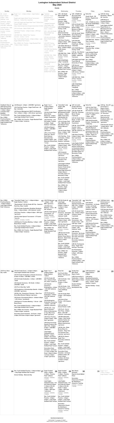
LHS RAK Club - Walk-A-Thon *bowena (6, 28)
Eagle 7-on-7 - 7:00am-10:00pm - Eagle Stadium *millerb (107, 372)
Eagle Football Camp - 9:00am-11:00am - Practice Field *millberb (49, 373)
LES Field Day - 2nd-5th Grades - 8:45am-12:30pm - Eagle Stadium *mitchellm (50, 122)
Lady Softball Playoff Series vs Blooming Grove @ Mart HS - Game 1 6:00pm (92, 54)
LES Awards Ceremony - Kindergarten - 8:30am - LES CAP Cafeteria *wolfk (50, 287)
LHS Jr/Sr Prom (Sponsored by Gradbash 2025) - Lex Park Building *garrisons (107, 119)
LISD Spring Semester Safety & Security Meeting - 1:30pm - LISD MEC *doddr (92, 225)
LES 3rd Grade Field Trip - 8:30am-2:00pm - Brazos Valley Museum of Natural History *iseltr (78, 27)
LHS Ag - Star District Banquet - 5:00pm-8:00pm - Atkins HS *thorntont (78, 54)
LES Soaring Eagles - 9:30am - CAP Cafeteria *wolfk (78, 227)
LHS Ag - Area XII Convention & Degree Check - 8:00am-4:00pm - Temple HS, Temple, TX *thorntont (106, 109)
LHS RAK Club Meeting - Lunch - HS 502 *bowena (50, 50)
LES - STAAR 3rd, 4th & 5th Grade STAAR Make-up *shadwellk (77, 16)
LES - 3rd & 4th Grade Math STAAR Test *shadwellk (50, 32)
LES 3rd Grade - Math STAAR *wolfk (24, 28)
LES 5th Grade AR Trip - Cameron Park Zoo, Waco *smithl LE (50, 279)
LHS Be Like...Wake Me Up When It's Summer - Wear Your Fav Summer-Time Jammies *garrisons (64, 330)
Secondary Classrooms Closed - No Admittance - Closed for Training (64, 406)
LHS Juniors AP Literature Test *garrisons (62, 159)
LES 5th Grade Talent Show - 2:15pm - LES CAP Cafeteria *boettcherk (78, 120)
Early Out (88, 14)
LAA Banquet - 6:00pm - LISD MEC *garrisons (27, 105)
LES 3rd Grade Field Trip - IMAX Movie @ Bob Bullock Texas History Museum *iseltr (64, 124)
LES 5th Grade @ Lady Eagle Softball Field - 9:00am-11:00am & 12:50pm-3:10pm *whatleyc (63, 204)
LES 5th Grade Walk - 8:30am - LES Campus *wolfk (64, 295)
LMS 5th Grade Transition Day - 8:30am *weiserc (92, 48)
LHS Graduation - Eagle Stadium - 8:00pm (91, 272)
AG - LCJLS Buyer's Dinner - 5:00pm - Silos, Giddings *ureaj (5, 16)
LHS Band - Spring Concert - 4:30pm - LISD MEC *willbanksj (6, 23)
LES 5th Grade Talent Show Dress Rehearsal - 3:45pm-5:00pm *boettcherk (50, 114)
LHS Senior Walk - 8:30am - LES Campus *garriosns (92, 219)
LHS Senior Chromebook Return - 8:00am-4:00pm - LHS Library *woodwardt (28, 298)
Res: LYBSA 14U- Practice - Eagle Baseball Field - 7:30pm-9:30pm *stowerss (27, 44)
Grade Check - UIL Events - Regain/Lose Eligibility (92, 17)
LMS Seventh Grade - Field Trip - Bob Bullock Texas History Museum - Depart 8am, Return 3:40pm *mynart (64, 237)
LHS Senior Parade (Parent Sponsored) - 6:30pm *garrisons (92, 213)
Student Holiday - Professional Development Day (77, 285)
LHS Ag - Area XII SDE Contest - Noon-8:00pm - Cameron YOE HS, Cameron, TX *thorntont (78, 129)
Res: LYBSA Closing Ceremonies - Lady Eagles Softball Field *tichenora (106, 217)
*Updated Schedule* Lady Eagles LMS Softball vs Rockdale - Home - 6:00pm (50, 26)
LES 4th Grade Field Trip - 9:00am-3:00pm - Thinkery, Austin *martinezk (78, 213)
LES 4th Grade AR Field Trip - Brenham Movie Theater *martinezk (78, 113)
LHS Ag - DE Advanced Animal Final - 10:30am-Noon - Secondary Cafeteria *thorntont (64, 34)
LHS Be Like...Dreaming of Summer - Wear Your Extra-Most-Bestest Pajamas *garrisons (28, 294)
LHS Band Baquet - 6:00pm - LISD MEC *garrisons (49, 128)
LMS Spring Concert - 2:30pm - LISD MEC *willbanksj (6, 36)
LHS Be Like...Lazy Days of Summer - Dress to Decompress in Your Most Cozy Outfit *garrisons (50, 311)
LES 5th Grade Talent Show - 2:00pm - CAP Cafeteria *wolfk (64, 132)
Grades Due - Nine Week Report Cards (76, 272)
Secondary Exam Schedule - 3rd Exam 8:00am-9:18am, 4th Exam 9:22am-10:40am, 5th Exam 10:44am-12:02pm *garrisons (64, 356)
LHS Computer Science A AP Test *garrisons (63, 153)
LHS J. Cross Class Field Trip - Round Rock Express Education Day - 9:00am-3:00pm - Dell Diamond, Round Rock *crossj (50, 138)
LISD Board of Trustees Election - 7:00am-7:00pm (106, 21)
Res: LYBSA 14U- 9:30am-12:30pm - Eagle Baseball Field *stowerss (106, 142)
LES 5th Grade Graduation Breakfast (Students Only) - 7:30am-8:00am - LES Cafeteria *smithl (27, 209)
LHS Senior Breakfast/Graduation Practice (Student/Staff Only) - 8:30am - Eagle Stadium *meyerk (92, 280)
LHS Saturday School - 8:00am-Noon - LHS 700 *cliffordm (107, 126)
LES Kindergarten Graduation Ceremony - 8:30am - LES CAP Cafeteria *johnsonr (50, 303)
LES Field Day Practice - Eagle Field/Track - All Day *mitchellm (64, 22)
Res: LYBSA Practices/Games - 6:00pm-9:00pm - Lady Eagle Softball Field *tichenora (7, 44)
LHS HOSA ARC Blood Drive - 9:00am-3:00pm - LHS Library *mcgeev (64, 48)
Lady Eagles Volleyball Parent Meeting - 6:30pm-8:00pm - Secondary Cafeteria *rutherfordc (50, 335)
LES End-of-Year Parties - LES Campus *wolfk (64, 301)
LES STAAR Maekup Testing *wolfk (64, 27)
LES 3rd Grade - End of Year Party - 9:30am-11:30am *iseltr (64, 281)
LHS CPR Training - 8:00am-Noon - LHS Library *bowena (49, 44)
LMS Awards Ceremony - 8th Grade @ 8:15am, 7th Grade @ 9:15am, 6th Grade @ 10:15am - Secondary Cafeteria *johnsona (78, 236)
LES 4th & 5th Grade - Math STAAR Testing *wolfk (50, 39)
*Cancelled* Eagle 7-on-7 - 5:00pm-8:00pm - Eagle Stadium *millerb (26, 201)
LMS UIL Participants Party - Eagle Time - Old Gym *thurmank (78, 245)
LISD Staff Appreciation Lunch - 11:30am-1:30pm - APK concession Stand (92, 115)
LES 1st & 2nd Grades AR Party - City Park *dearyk (77, 106)
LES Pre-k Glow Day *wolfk (5, 271)
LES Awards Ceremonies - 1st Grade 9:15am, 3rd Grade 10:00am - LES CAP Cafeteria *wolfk (92, 206)
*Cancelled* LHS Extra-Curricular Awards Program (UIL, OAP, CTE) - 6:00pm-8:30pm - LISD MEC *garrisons (78, 204)
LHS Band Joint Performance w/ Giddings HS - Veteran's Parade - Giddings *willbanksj (106, 203)
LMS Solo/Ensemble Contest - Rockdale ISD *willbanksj (92, 122)
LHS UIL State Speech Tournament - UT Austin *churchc (50, 213)
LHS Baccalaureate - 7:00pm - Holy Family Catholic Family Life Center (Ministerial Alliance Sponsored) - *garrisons (64, 321)
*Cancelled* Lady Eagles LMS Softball (63, 106)
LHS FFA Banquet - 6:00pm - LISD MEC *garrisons (49, 201)
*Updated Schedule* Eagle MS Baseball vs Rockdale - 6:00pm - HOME (49, 17)
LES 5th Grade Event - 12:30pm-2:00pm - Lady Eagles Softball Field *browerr (26, 271)
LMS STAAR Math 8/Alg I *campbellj (63, 61)
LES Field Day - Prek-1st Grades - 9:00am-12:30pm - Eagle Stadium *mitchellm (64, 138)
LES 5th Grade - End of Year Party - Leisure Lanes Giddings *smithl (64, 288)
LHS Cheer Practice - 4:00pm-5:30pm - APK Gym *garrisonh (64, 41)
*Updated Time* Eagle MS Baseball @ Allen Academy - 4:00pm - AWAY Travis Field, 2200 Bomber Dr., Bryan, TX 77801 (64, 115)
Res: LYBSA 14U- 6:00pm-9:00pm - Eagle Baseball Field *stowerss (50, 230)
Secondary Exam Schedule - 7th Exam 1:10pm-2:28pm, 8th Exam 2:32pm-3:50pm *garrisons (27, 314)
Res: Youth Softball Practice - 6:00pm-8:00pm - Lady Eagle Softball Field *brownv (28, 40)
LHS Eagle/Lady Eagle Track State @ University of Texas (78, 61)
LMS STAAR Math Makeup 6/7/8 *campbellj (77, 85)
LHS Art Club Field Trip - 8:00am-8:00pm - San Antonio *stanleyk (92, 108)
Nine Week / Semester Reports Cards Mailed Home (78, 373)
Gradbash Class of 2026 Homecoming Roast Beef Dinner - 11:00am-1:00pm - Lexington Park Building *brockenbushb (6, 110)
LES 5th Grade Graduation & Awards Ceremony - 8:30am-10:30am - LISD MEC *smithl (28, 275)
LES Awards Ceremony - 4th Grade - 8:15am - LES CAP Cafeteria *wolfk (64, 213)
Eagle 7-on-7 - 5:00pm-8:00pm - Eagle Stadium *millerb (49, 107)
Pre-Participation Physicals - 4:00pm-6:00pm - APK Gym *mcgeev (77, 252)
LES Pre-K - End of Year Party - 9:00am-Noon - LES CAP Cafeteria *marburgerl (64, 311)
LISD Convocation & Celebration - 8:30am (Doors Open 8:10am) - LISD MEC (78, 279)
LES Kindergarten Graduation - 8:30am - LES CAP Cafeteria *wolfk (50, 295)
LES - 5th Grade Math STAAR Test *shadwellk (63, 15)
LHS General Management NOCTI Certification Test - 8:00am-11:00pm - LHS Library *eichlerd (78, 68)
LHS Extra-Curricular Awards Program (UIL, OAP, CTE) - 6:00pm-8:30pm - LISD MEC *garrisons (50, 326)
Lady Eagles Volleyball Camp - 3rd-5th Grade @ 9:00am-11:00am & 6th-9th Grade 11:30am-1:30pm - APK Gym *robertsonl (50, 386)
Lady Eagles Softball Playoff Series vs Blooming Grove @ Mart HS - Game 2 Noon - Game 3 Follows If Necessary (106, 29)
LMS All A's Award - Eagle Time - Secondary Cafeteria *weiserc (64, 339)
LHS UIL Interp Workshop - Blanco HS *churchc (106, 15)
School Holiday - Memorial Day (23, 375)
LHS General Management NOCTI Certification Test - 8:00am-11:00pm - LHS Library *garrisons (28, 112)
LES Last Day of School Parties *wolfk (64, 306)
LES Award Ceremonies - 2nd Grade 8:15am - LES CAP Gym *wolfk (77, 221)
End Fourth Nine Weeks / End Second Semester (64, 274)
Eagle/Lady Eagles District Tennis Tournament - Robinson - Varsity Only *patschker (27, 19)
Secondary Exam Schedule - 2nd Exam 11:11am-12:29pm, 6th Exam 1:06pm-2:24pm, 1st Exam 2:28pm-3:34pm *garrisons (50, 352)
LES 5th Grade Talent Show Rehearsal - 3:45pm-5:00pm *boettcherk (78, 35)
